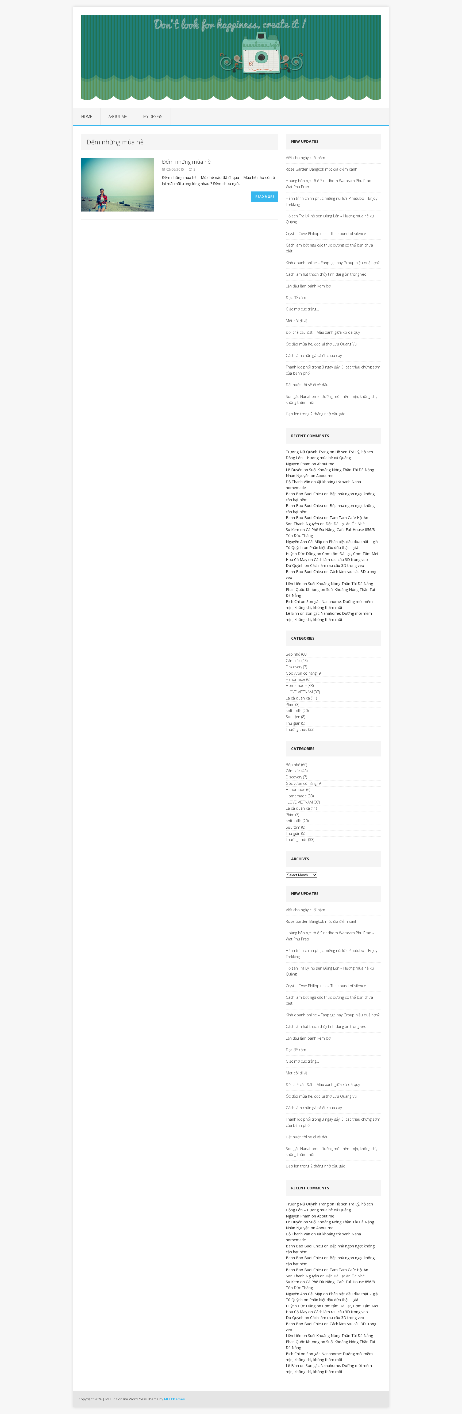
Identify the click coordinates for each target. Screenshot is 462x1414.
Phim (290, 704)
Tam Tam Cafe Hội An (349, 517)
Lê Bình (292, 613)
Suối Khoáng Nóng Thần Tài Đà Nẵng (341, 469)
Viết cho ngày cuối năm (305, 157)
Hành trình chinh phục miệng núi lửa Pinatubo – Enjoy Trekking (331, 201)
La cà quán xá (298, 698)
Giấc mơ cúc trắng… (302, 309)
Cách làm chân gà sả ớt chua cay (314, 355)
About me (118, 116)
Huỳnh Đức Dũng (300, 553)
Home (86, 116)
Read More (264, 196)
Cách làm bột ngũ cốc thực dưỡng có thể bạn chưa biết (329, 248)
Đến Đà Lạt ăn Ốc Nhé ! (346, 523)
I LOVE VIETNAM (299, 691)
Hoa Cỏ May (296, 559)
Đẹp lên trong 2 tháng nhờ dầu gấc (315, 413)
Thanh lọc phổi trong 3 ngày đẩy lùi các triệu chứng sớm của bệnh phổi (333, 369)
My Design (153, 116)
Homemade (296, 685)
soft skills (294, 710)
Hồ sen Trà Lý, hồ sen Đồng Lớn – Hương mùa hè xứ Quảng (330, 218)
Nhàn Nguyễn (298, 475)
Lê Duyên (294, 469)
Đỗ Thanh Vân (298, 481)
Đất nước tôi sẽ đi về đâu (307, 384)
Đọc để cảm (296, 297)
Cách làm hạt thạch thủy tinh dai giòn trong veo (326, 274)
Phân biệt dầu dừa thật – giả (353, 541)
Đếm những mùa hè (186, 161)
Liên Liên (293, 583)
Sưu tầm (293, 716)
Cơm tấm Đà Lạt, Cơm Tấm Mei (350, 553)
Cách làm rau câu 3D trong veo (341, 559)
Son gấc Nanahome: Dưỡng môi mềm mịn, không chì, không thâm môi (331, 399)
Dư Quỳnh (294, 565)
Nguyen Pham (298, 463)
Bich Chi (293, 601)
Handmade (295, 679)
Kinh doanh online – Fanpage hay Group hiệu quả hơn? (332, 262)
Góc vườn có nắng (301, 673)
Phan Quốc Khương (302, 589)
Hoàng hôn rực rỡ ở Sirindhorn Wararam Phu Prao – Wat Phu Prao (330, 183)
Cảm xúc (293, 660)
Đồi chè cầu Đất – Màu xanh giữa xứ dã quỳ (323, 332)
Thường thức (296, 729)
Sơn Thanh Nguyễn (302, 523)
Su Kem (292, 529)
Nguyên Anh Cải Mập (304, 541)
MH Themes (174, 1399)
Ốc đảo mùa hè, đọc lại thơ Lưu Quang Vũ (321, 344)
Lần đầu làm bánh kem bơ (308, 286)
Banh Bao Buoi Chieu (304, 493)
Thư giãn (293, 723)
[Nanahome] (231, 57)
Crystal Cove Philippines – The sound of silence (326, 233)
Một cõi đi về (296, 320)
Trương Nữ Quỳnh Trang (307, 451)
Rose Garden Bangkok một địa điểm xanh (321, 169)
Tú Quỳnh (294, 547)
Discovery (294, 666)
